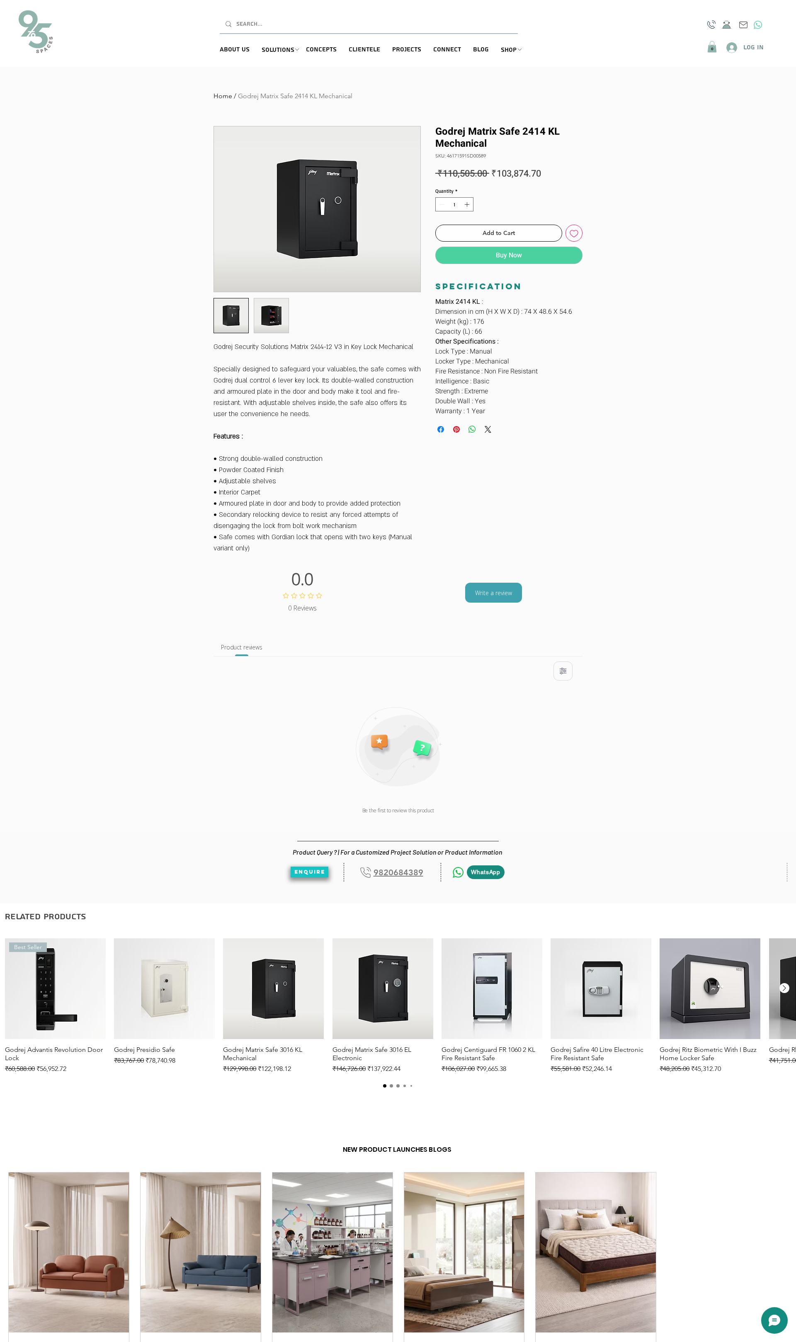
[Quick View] (164, 988)
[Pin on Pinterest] (456, 429)
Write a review (493, 593)
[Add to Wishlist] (573, 233)
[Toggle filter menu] (563, 671)
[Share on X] (488, 429)
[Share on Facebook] (441, 429)
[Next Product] (784, 988)
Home (223, 96)
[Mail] (743, 25)
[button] (284, 50)
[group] (398, 1006)
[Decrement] (441, 204)
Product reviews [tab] (241, 647)
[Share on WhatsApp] (472, 429)
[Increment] (467, 204)
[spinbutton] (454, 204)
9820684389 (398, 872)
